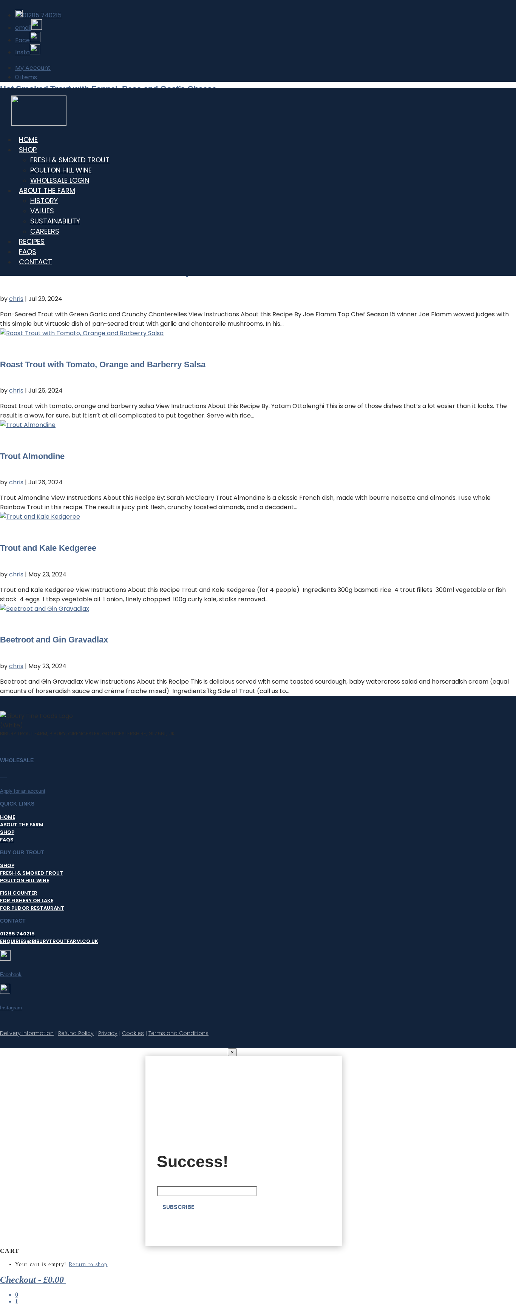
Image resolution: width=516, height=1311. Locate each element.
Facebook (11, 974)
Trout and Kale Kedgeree (48, 548)
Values (42, 211)
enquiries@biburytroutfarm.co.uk (49, 941)
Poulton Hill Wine (61, 170)
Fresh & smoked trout (70, 160)
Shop (28, 149)
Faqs (7, 839)
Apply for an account (22, 791)
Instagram (11, 1008)
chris (16, 298)
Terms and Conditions (178, 1033)
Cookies (133, 1033)
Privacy (107, 1033)
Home (7, 817)
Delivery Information (27, 1033)
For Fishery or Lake (26, 900)
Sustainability (55, 221)
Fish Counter (18, 893)
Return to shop (88, 1264)
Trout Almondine (32, 456)
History (44, 200)
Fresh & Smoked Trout (31, 873)
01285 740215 (17, 933)
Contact (35, 262)
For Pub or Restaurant (32, 908)
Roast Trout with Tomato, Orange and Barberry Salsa (102, 364)
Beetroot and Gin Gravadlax (54, 639)
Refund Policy (76, 1033)
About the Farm (47, 190)
